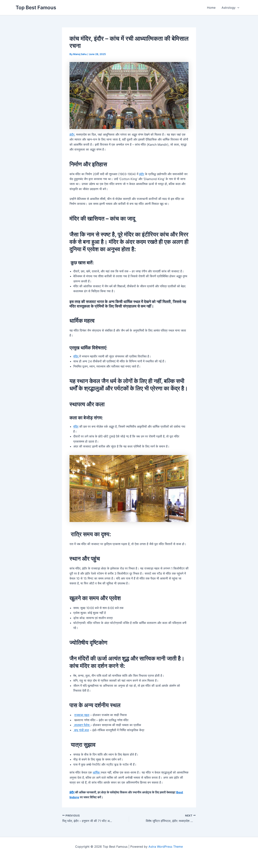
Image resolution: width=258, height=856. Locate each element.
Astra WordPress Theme (165, 846)
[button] (237, 7)
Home (211, 7)
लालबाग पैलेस (81, 725)
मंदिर (76, 356)
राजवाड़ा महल (81, 715)
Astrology (229, 7)
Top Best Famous (36, 7)
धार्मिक (97, 772)
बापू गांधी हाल (81, 730)
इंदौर (72, 134)
